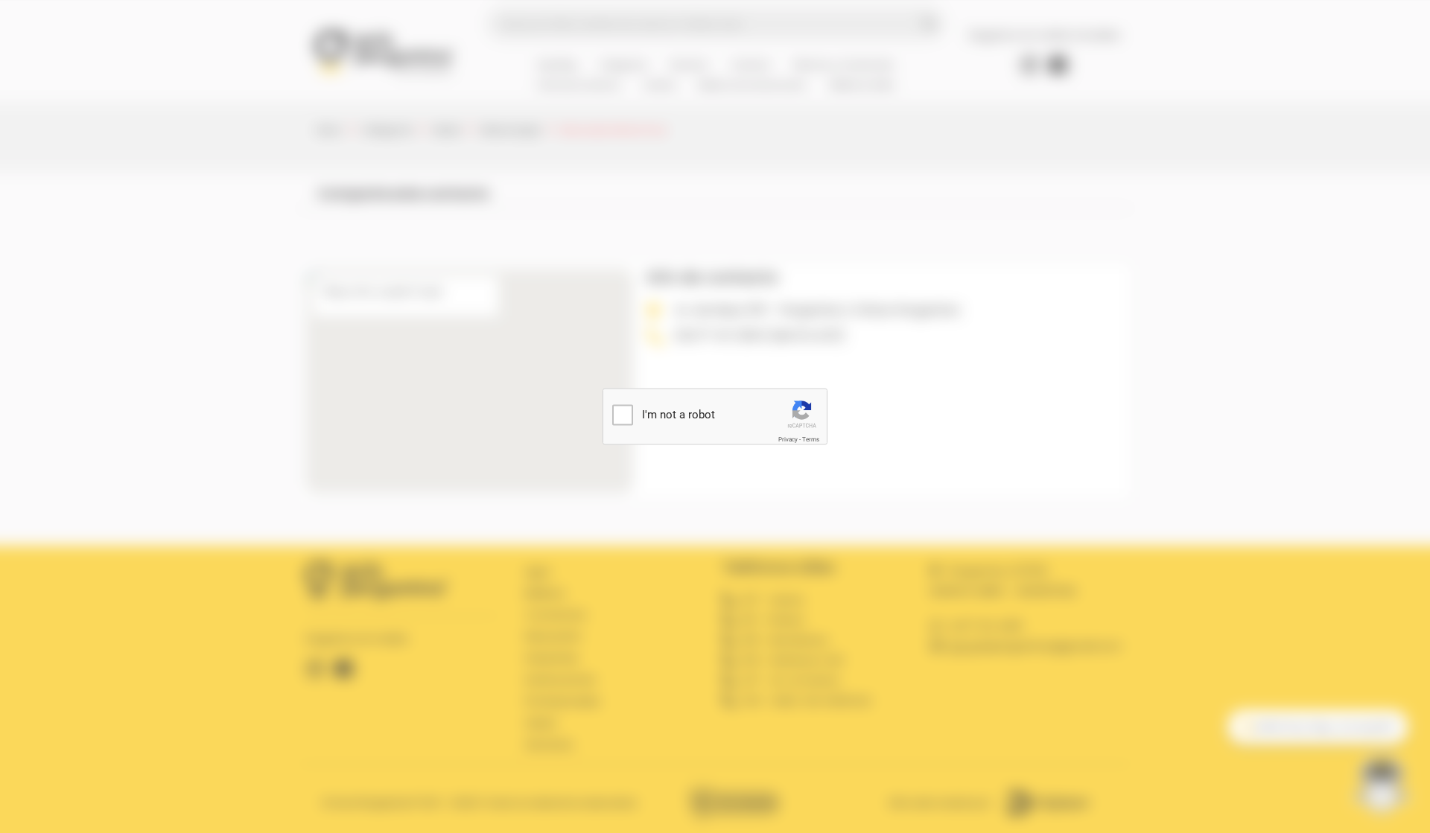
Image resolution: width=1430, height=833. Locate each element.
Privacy (788, 439)
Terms (810, 439)
